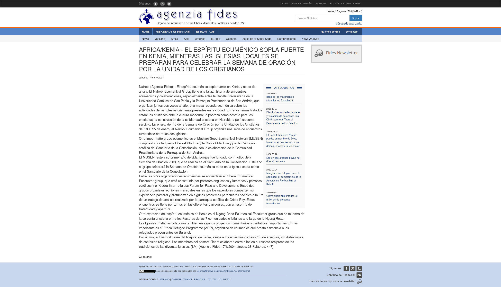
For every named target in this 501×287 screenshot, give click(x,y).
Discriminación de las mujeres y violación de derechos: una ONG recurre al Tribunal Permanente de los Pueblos (283, 117)
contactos (352, 31)
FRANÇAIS (320, 3)
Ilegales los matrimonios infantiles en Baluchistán (280, 98)
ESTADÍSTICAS (205, 31)
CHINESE (346, 3)
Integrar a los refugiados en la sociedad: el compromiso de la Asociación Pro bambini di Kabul (283, 178)
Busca (356, 18)
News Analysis (310, 39)
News (145, 39)
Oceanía (231, 39)
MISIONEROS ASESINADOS (173, 31)
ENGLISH (296, 3)
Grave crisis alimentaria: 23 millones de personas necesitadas (281, 199)
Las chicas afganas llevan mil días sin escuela (283, 159)
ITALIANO (284, 3)
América (200, 39)
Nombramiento (286, 39)
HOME (146, 31)
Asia (186, 39)
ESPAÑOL (308, 3)
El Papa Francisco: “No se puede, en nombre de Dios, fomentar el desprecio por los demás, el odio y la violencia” (282, 140)
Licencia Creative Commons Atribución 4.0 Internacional (223, 271)
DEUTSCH (334, 3)
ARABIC (357, 3)
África (174, 39)
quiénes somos (330, 31)
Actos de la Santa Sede (256, 39)
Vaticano (160, 39)
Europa (215, 39)
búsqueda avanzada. (349, 23)
